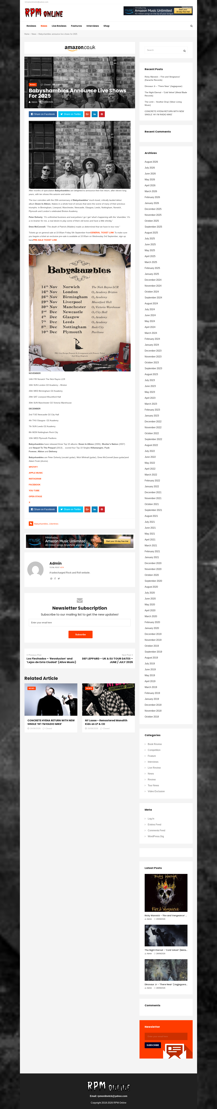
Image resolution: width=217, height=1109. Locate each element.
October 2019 (152, 646)
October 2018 (152, 716)
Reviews (31, 25)
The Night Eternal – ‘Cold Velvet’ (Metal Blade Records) (166, 94)
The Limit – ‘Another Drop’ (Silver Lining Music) (163, 103)
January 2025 (152, 274)
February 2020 (152, 622)
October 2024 (152, 291)
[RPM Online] (43, 13)
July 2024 (150, 309)
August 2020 (151, 587)
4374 (62, 567)
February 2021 (152, 551)
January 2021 (152, 557)
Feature (152, 756)
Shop (106, 25)
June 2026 (150, 173)
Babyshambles (41, 524)
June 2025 (150, 244)
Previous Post (34, 655)
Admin (34, 102)
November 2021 (153, 498)
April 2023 (150, 398)
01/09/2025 (47, 102)
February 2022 (152, 480)
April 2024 (150, 327)
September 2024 (153, 297)
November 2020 (153, 569)
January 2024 (152, 345)
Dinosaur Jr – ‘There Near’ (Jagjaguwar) (163, 86)
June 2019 (150, 669)
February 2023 (152, 409)
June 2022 (150, 457)
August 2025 (151, 232)
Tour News (153, 785)
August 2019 (151, 657)
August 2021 (151, 516)
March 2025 (151, 262)
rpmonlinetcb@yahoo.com (37, 2)
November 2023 (153, 356)
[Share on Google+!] (87, 114)
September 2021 (153, 510)
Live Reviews (59, 25)
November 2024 (153, 286)
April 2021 (150, 539)
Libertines (53, 524)
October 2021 (152, 504)
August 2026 (151, 162)
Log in (151, 818)
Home (26, 34)
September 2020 (153, 581)
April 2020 (150, 610)
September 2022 (153, 439)
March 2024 (151, 333)
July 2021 (150, 522)
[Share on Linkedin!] (95, 114)
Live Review (154, 767)
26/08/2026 (35, 728)
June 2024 (150, 315)
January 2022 (152, 486)
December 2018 (153, 705)
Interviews (93, 25)
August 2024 (151, 303)
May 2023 (150, 392)
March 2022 (151, 474)
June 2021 (150, 528)
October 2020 (152, 575)
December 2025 (153, 209)
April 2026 (150, 185)
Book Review (155, 744)
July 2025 (150, 238)
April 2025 (150, 256)
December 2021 (153, 492)
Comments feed (156, 830)
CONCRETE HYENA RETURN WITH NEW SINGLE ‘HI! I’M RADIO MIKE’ (51, 722)
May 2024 (150, 321)
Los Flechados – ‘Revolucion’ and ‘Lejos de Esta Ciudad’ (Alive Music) (51, 660)
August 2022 (151, 445)
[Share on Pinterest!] (102, 114)
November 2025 (153, 215)
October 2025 (152, 221)
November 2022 (153, 427)
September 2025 (153, 226)
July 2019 (150, 663)
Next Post (126, 655)
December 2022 (153, 421)
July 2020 (150, 592)
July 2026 (150, 167)
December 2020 (153, 563)
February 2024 (152, 339)
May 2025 (150, 250)
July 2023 (150, 380)
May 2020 (150, 604)
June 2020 (150, 598)
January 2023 (152, 415)
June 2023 (150, 386)
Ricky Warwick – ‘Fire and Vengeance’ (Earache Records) (162, 78)
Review (152, 779)
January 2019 (152, 699)
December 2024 (153, 280)
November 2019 (153, 640)
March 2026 (151, 191)
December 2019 (153, 634)
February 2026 (152, 197)
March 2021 (151, 545)
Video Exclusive (156, 791)
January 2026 (152, 203)
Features (76, 25)
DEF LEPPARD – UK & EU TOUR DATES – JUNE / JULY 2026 (107, 660)
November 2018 (153, 711)
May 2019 (150, 675)
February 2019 (152, 693)
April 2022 (150, 469)
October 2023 (152, 362)
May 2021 (150, 533)
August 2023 (151, 374)
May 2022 (150, 463)
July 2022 (150, 451)
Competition (154, 750)
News (44, 25)
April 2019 (150, 681)
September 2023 (153, 368)
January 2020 (152, 628)
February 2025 (152, 268)
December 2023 (153, 350)
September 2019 (153, 651)
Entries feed (154, 824)
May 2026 (150, 179)
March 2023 (151, 404)
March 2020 (151, 616)
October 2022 (152, 433)
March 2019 (151, 687)
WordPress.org (156, 836)
